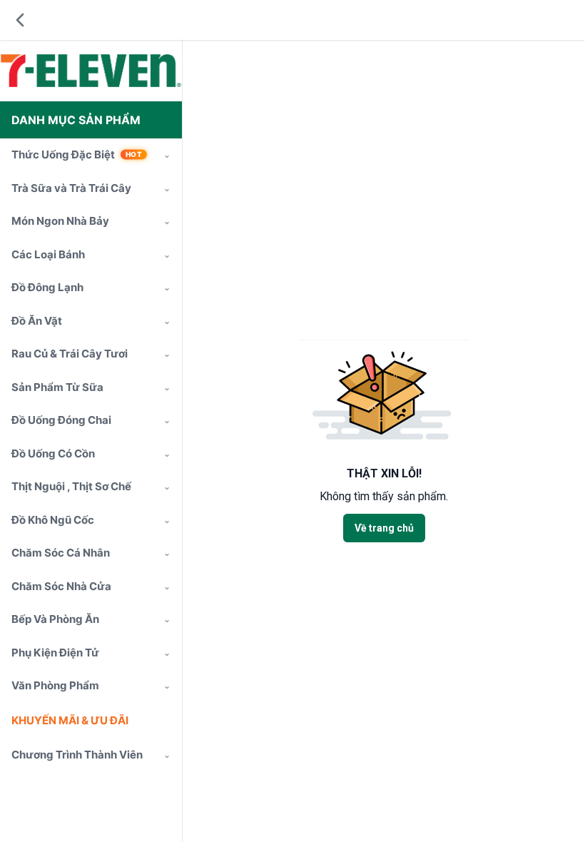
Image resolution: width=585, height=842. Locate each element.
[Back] (20, 20)
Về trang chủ (384, 528)
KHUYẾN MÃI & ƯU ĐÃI (69, 720)
